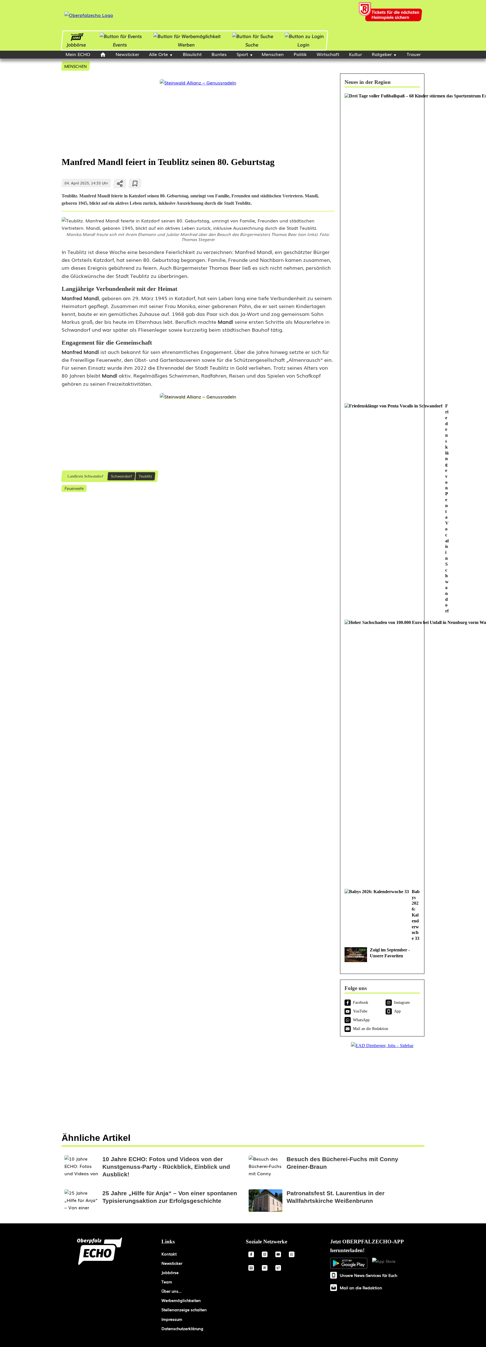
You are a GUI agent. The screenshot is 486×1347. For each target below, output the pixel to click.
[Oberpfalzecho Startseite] (88, 15)
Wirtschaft (328, 54)
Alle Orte (158, 54)
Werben (186, 44)
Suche (252, 44)
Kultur (355, 54)
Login (303, 44)
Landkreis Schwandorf (85, 476)
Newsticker (127, 54)
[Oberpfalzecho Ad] (390, 15)
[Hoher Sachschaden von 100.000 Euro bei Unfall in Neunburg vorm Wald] (382, 751)
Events (120, 44)
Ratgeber (382, 54)
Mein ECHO (78, 54)
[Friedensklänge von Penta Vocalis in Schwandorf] (382, 508)
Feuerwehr (74, 488)
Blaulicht (192, 54)
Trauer (414, 54)
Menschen (273, 54)
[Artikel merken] (135, 183)
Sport (242, 54)
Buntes (219, 54)
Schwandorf (121, 476)
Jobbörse (76, 44)
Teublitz (145, 476)
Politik (300, 54)
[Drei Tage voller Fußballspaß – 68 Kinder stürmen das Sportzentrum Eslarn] (382, 245)
